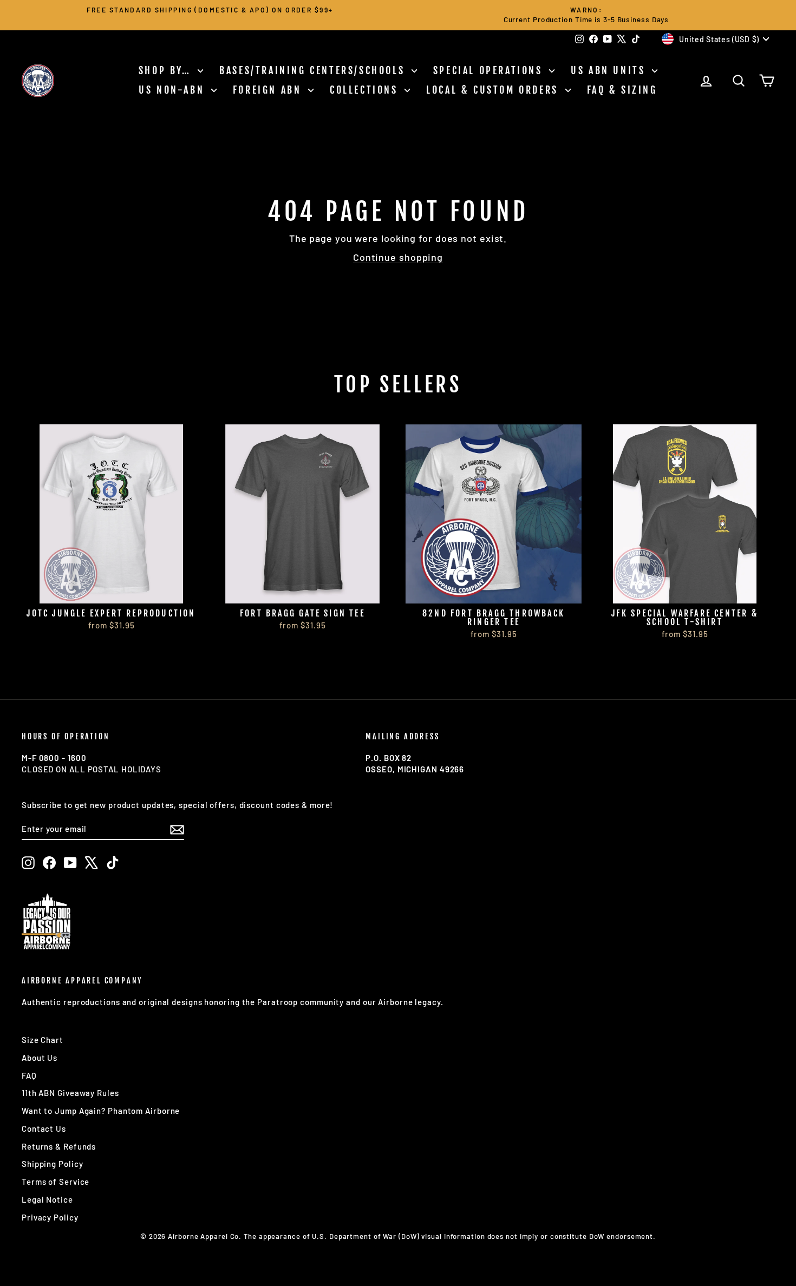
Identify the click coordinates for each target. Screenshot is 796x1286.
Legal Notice (47, 1199)
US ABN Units (610, 70)
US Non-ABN (173, 90)
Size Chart (42, 1040)
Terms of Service (55, 1181)
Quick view (111, 591)
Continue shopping (398, 257)
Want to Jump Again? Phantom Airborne (101, 1111)
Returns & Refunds (59, 1146)
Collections (366, 90)
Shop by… (167, 70)
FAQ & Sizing (622, 90)
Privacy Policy (50, 1217)
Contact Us (44, 1128)
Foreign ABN (269, 90)
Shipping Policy (52, 1164)
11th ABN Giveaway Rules (70, 1093)
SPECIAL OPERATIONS (489, 70)
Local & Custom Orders (494, 90)
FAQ (29, 1075)
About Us (39, 1057)
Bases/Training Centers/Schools (314, 70)
